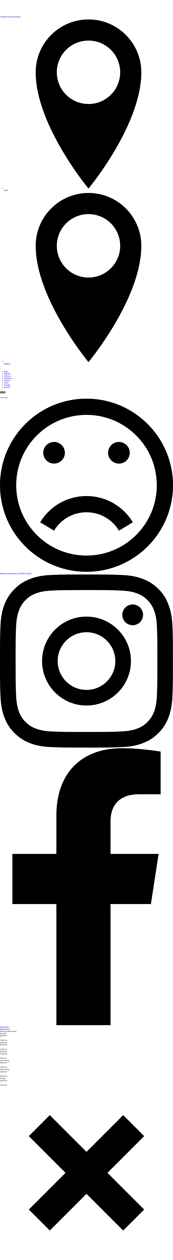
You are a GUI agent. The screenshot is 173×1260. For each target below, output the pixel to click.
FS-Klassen (8, 378)
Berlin (6, 371)
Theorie (7, 380)
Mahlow (7, 374)
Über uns (7, 376)
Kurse (6, 383)
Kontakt (7, 385)
